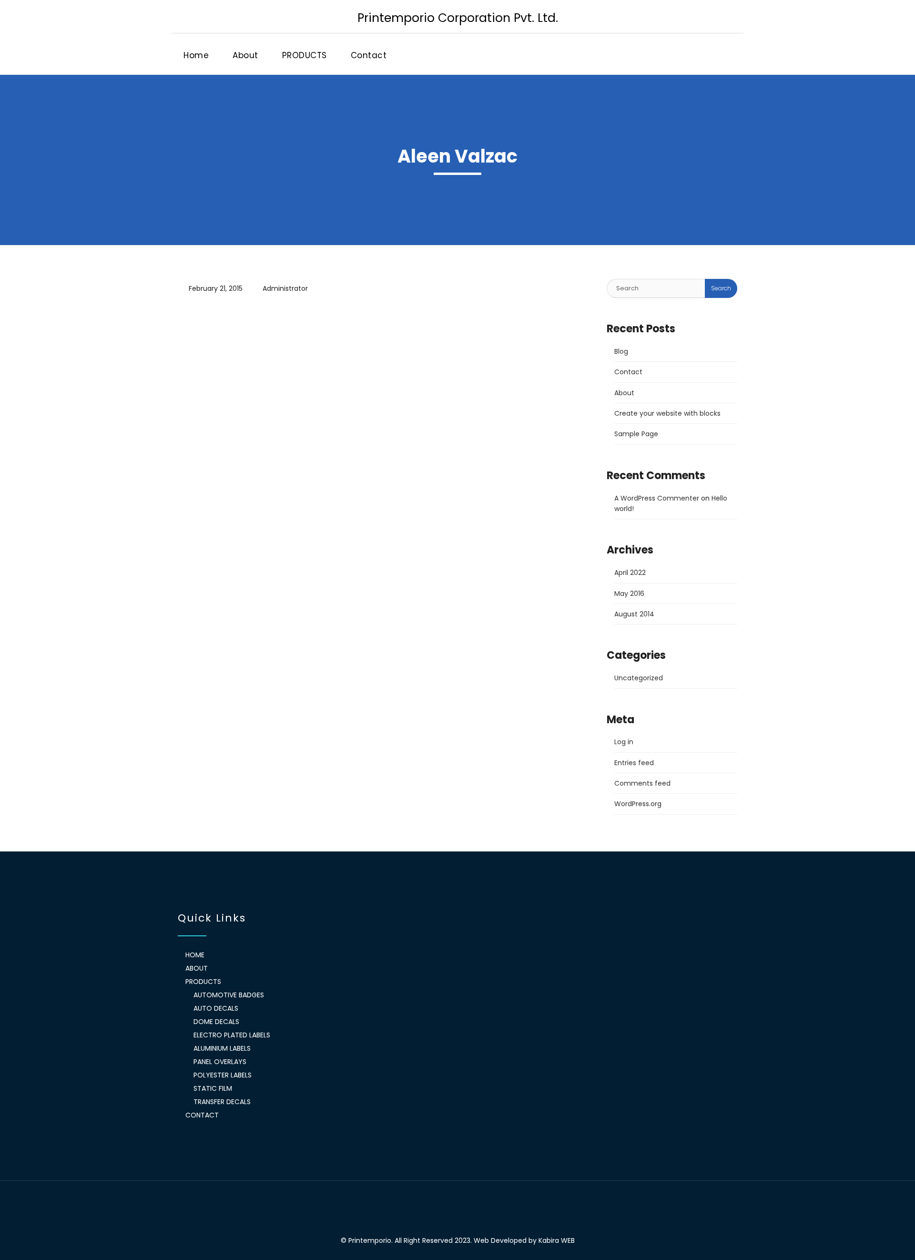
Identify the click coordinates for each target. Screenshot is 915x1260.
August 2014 (634, 614)
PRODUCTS (304, 55)
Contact (369, 55)
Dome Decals (216, 1021)
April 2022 (630, 572)
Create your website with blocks (667, 413)
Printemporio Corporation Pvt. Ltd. (457, 17)
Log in (623, 742)
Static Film (212, 1088)
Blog (621, 351)
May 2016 (629, 593)
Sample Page (636, 434)
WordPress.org (637, 804)
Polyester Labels (222, 1075)
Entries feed (634, 763)
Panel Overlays (219, 1061)
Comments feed (642, 783)
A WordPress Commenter (656, 498)
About (245, 55)
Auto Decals (215, 1008)
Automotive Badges (228, 995)
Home (196, 55)
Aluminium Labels (222, 1048)
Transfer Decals (222, 1101)
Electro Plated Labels (231, 1035)
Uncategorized (638, 678)
